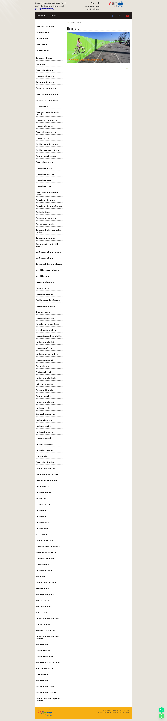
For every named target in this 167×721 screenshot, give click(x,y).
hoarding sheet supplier (43, 492)
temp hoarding (41, 576)
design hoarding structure (44, 384)
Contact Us (53, 15)
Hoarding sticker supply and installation (49, 336)
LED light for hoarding (43, 276)
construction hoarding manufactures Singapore (48, 637)
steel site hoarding (42, 612)
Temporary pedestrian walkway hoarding (49, 264)
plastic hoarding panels (43, 650)
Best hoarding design (43, 366)
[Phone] (161, 710)
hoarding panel (41, 516)
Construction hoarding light (45, 257)
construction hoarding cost (45, 402)
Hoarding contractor (43, 564)
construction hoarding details (45, 378)
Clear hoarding (41, 64)
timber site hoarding (42, 600)
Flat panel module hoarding (45, 390)
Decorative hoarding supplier (45, 200)
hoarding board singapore (44, 450)
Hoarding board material (44, 168)
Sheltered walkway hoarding (45, 224)
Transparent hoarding (43, 312)
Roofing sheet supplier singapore (46, 88)
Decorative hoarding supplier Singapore (49, 206)
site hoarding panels (42, 588)
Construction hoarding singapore (47, 156)
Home (68, 22)
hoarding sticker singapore (45, 444)
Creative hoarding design (44, 372)
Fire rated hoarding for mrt (45, 686)
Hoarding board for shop (44, 186)
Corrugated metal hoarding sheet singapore (47, 193)
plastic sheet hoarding (43, 426)
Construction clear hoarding (45, 540)
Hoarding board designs (43, 180)
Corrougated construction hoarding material (47, 113)
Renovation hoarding (42, 288)
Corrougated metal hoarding (45, 26)
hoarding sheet (41, 510)
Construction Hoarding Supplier (46, 582)
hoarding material (42, 528)
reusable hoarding (42, 674)
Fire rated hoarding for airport (46, 692)
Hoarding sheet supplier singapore (47, 120)
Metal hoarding (41, 498)
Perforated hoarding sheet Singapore (48, 324)
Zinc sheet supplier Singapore (45, 82)
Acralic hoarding (41, 534)
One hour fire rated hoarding (45, 558)
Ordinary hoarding (42, 106)
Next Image (126, 68)
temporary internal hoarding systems (48, 662)
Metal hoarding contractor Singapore (48, 150)
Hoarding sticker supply (43, 438)
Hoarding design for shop (44, 348)
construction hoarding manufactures (48, 618)
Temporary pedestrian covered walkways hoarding (49, 231)
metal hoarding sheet (43, 486)
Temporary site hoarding (44, 58)
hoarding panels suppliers (44, 570)
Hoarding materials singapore (45, 76)
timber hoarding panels (43, 606)
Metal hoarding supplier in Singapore (48, 300)
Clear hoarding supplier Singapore (47, 474)
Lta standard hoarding (43, 504)
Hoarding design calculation (45, 360)
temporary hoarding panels (45, 594)
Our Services (41, 15)
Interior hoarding (41, 44)
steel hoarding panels (43, 624)
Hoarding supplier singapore (45, 126)
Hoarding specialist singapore (45, 318)
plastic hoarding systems (44, 420)
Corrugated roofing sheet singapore (47, 94)
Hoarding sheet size (42, 138)
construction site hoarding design (47, 354)
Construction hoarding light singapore (48, 252)
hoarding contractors (43, 522)
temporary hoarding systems (45, 414)
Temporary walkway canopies (45, 238)
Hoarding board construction (45, 174)
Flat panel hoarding (42, 38)
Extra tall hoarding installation (46, 330)
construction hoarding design (45, 342)
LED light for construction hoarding (47, 270)
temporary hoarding (42, 644)
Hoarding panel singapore (44, 294)
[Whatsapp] (161, 716)
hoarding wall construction (45, 432)
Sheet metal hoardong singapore (46, 218)
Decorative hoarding (42, 50)
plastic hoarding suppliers (44, 656)
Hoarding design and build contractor (48, 546)
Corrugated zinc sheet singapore (46, 132)
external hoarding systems (44, 668)
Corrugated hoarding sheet (45, 70)
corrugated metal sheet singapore (47, 480)
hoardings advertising (43, 408)
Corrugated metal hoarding (45, 462)
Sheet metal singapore (43, 212)
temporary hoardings (43, 680)
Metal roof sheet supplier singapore (47, 100)
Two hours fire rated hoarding (45, 630)
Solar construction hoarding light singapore (47, 245)
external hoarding (42, 456)
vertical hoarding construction (46, 552)
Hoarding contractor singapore (46, 306)
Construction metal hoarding (45, 468)
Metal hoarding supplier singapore (47, 144)
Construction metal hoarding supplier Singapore (48, 699)
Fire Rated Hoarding (42, 32)
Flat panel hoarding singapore (45, 282)
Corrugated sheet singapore (45, 162)
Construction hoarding (43, 396)
